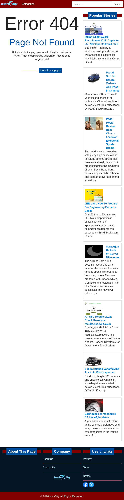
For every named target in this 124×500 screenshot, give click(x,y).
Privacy (87, 459)
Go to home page (50, 70)
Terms (86, 467)
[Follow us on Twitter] (91, 484)
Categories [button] (28, 4)
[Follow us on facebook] (85, 484)
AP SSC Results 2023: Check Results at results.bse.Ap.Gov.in (98, 320)
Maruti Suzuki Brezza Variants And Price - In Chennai (113, 81)
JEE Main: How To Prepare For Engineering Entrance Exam (101, 207)
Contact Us (49, 467)
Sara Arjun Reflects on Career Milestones (112, 252)
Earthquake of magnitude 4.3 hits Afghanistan (100, 416)
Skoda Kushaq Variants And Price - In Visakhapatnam (102, 371)
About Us (48, 459)
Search (117, 4)
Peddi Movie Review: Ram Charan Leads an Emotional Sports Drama (112, 133)
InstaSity (54, 496)
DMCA (87, 476)
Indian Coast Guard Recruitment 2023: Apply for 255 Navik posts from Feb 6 (102, 40)
